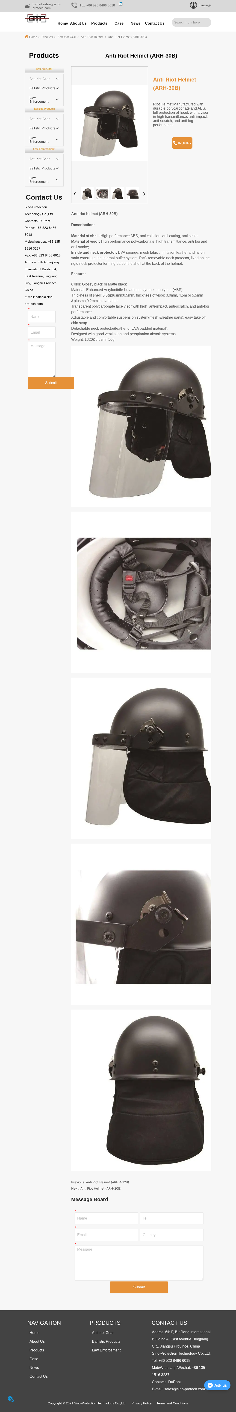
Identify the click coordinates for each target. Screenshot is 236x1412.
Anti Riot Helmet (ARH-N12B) (107, 1182)
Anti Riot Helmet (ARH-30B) (127, 37)
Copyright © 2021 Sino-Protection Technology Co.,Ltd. (87, 1403)
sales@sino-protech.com (184, 1389)
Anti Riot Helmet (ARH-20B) (100, 1188)
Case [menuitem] (119, 23)
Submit (51, 383)
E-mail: (30, 297)
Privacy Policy (142, 1403)
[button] (99, 23)
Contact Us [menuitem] (155, 23)
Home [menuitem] (63, 23)
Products (47, 37)
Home (33, 37)
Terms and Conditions (172, 1403)
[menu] (110, 23)
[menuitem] (99, 23)
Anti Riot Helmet (92, 37)
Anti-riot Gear (66, 37)
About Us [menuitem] (78, 23)
